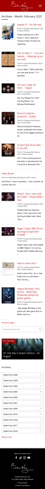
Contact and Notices (22, 485)
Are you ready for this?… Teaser (26, 86)
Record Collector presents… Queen (26, 115)
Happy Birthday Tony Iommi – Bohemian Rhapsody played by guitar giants (28, 293)
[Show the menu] (40, 6)
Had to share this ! (27, 263)
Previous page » (8, 322)
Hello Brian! (8, 173)
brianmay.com (25, 477)
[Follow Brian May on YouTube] (29, 458)
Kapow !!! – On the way (29, 24)
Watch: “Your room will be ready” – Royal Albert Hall (30, 197)
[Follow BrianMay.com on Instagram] (24, 458)
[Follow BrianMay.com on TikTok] (20, 458)
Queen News (26, 94)
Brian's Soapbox (24, 30)
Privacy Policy (22, 483)
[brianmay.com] (22, 6)
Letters (34, 177)
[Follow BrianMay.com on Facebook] (16, 458)
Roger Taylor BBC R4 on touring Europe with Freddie (30, 231)
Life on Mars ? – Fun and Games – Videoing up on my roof (30, 56)
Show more (7, 437)
